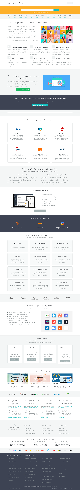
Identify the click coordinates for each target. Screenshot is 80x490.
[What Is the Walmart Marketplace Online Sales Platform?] (62, 378)
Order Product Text (31, 359)
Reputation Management (15, 471)
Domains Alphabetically (48, 430)
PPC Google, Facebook (14, 465)
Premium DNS (29, 477)
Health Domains (46, 433)
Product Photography (47, 465)
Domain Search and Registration (40, 105)
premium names (39, 12)
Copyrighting (11, 474)
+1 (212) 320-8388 (27, 486)
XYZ (37, 17)
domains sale (34, 12)
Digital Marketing (12, 462)
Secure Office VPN (63, 462)
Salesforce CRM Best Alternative (14, 417)
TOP (26, 17)
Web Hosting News (47, 425)
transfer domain (45, 12)
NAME (59, 17)
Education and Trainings (65, 465)
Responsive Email (46, 482)
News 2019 (28, 425)
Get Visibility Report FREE (23, 89)
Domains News (46, 428)
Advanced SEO (12, 458)
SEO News (61, 428)
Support (61, 473)
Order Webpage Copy (65, 361)
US (15, 17)
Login (69, 3)
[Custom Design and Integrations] (56, 321)
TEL (31, 17)
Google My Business (64, 433)
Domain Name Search (31, 481)
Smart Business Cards (47, 479)
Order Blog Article (48, 359)
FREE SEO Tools (12, 481)
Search (56, 10)
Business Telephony (13, 477)
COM (20, 17)
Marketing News (63, 430)
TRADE (70, 17)
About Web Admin (30, 433)
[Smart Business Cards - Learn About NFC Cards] (40, 378)
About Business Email (40, 211)
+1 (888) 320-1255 (36, 486)
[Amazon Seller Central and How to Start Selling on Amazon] (18, 378)
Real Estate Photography (48, 468)
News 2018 (28, 428)
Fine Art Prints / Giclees (48, 476)
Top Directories (62, 425)
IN (42, 17)
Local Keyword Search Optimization (31, 407)
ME (65, 17)
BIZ (54, 17)
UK (9, 17)
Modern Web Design (30, 458)
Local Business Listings (14, 468)
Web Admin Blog (29, 430)
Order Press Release (15, 359)
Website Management (31, 462)
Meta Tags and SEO (63, 423)
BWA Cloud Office (30, 468)
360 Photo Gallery (46, 462)
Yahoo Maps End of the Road (14, 407)
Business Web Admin (16, 3)
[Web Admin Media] (14, 425)
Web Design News (46, 423)
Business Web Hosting (31, 465)
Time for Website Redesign (48, 407)
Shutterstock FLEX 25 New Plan (65, 416)
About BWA (62, 476)
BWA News (28, 423)
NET (48, 17)
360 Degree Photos (47, 458)
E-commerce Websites (64, 458)
